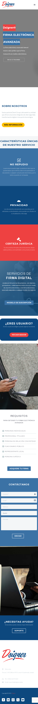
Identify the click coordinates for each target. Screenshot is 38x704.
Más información (13, 125)
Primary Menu (34, 4)
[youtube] (22, 699)
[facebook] (3, 699)
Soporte (19, 631)
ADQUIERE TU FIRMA (19, 469)
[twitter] (18, 699)
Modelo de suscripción (19, 303)
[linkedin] (8, 699)
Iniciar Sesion (19, 335)
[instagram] (13, 699)
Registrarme (14, 59)
